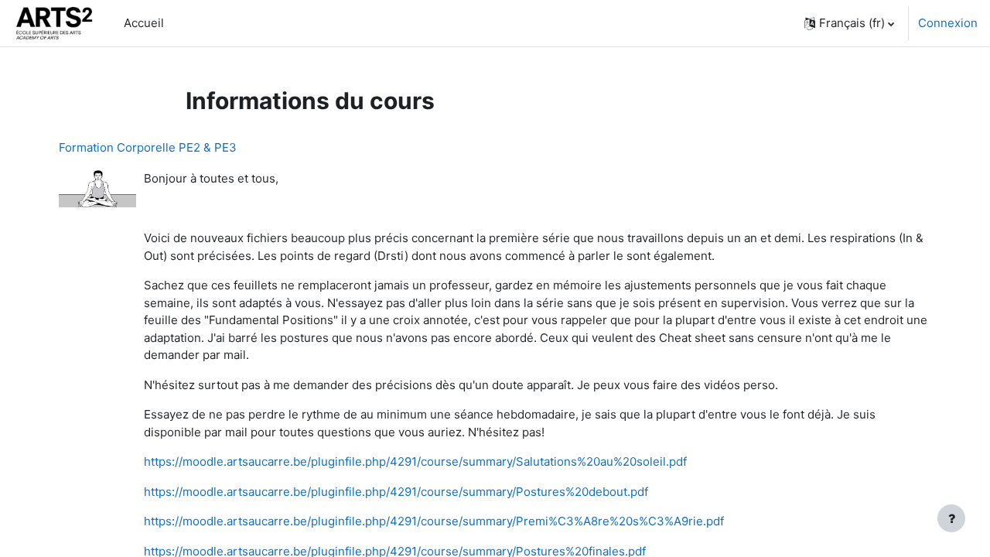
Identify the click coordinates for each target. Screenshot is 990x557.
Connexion (948, 22)
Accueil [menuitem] (144, 22)
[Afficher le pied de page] (951, 518)
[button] (849, 23)
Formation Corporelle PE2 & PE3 (148, 147)
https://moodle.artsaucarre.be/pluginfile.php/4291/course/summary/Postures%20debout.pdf (396, 491)
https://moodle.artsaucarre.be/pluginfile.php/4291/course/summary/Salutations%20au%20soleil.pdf (415, 461)
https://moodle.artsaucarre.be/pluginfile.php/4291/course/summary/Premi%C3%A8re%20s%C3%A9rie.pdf (434, 521)
